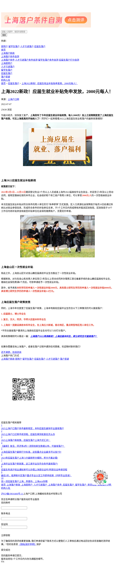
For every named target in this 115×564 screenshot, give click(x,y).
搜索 (4, 35)
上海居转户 (6, 63)
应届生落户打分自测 (69, 60)
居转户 (4, 46)
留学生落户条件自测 (48, 60)
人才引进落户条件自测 (26, 60)
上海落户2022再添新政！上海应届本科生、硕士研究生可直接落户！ (64, 336)
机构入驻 (5, 80)
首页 (3, 50)
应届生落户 (39, 46)
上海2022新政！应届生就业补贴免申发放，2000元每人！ (50, 83)
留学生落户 (14, 46)
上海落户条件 (8, 60)
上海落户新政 (8, 53)
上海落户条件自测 (10, 56)
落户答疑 (5, 77)
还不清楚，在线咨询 (11, 352)
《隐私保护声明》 (27, 544)
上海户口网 (13, 99)
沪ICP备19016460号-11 (12, 494)
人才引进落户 (27, 46)
